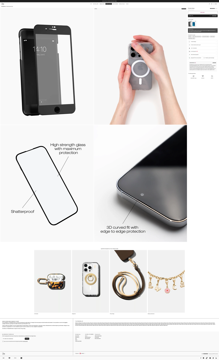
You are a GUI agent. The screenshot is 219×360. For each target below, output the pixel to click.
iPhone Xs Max (100, 324)
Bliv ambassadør (98, 338)
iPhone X (108, 324)
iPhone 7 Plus (132, 324)
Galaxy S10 (141, 325)
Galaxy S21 (108, 325)
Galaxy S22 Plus (89, 325)
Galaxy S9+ (158, 325)
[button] (209, 353)
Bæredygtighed (88, 337)
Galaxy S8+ (166, 325)
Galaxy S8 (161, 325)
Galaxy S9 (153, 325)
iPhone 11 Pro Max (83, 324)
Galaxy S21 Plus (113, 325)
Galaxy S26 (154, 324)
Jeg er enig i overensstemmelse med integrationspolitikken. (16, 341)
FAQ (76, 338)
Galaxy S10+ (145, 325)
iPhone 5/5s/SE (148, 324)
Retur (76, 339)
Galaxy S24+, (192, 324)
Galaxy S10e (149, 325)
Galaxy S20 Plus (129, 325)
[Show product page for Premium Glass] (190, 24)
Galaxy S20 (124, 325)
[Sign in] (209, 4)
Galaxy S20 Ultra (136, 325)
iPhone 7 (128, 324)
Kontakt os (77, 337)
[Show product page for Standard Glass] (194, 24)
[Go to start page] (2, 4)
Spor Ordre (77, 335)
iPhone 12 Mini (77, 324)
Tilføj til (202, 15)
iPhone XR (105, 324)
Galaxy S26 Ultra (163, 324)
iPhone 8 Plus (124, 324)
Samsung (80, 325)
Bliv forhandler (87, 338)
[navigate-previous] (184, 279)
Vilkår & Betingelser (98, 335)
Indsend (27, 338)
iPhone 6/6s (137, 324)
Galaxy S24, (187, 324)
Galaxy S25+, (176, 324)
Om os (86, 335)
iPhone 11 (92, 324)
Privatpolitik (97, 337)
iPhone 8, (120, 324)
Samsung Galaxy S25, (170, 324)
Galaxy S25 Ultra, (182, 324)
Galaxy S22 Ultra (95, 325)
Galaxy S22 (84, 325)
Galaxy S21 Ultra (119, 325)
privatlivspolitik (25, 341)
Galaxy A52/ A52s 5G (102, 325)
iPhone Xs (95, 324)
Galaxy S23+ (210, 324)
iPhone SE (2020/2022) (114, 324)
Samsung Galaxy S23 (204, 324)
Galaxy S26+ (158, 324)
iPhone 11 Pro (88, 324)
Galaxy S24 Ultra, (197, 324)
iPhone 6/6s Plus (142, 324)
